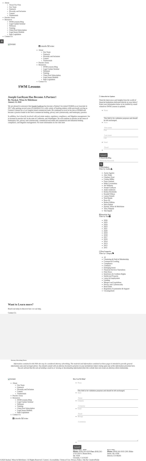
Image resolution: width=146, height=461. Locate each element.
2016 (105, 239)
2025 (105, 222)
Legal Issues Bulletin (16, 32)
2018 (105, 235)
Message (80, 416)
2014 (105, 241)
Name (106, 122)
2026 (105, 220)
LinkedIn (43, 46)
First (105, 130)
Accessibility (54, 460)
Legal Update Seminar (17, 24)
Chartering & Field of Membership (116, 259)
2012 (105, 245)
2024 (105, 225)
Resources (8, 20)
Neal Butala (108, 198)
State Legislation (15, 34)
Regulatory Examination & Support (116, 289)
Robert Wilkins (109, 202)
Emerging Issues (110, 268)
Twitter (51, 46)
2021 (105, 229)
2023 (105, 227)
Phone (106, 110)
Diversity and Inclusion (17, 11)
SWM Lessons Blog (16, 22)
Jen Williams (108, 186)
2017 (105, 237)
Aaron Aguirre (109, 173)
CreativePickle (94, 460)
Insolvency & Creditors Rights (115, 274)
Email (106, 142)
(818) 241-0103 (84, 451)
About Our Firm (15, 5)
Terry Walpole (109, 209)
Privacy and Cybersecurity (113, 284)
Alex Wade (108, 175)
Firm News (108, 272)
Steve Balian (108, 204)
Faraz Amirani (109, 181)
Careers (12, 13)
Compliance (108, 263)
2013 (105, 243)
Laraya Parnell (109, 196)
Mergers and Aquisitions (112, 282)
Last (105, 138)
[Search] (101, 164)
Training (12, 28)
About (7, 3)
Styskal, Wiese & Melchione (24, 100)
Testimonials (13, 15)
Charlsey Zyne (109, 177)
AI (105, 257)
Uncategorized (109, 291)
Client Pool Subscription (18, 30)
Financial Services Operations (114, 270)
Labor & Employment (112, 278)
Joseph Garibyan (38, 106)
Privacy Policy (76, 460)
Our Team (12, 7)
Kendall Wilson (109, 194)
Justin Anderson (109, 190)
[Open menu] (2, 41)
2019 (105, 233)
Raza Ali (107, 200)
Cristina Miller (109, 179)
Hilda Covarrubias (110, 183)
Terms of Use (65, 460)
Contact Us (9, 36)
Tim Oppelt (108, 211)
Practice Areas (10, 17)
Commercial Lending (111, 261)
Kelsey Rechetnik (110, 192)
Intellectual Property (111, 276)
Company (81, 401)
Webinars (12, 26)
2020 (105, 231)
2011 (105, 248)
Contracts (107, 266)
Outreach (12, 9)
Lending (107, 280)
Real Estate (108, 287)
